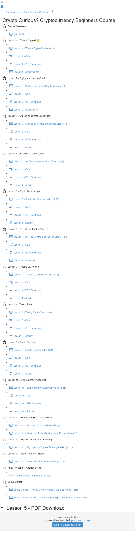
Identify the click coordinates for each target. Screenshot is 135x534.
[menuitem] (2, 7)
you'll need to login (81, 520)
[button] (2, 3)
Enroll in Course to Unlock (67, 524)
